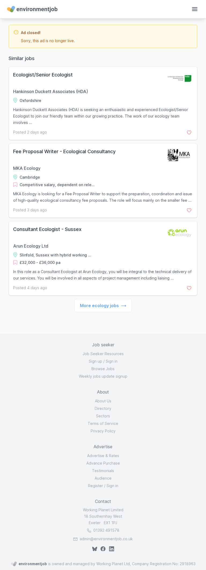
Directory (103, 408)
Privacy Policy (103, 431)
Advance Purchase (103, 463)
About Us (103, 401)
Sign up (95, 361)
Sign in (111, 361)
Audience (103, 478)
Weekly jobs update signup (103, 376)
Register (95, 485)
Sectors (103, 416)
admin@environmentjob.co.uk (106, 538)
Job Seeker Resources (103, 353)
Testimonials (103, 470)
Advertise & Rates (103, 455)
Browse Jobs (103, 368)
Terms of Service (103, 423)
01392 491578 (105, 530)
